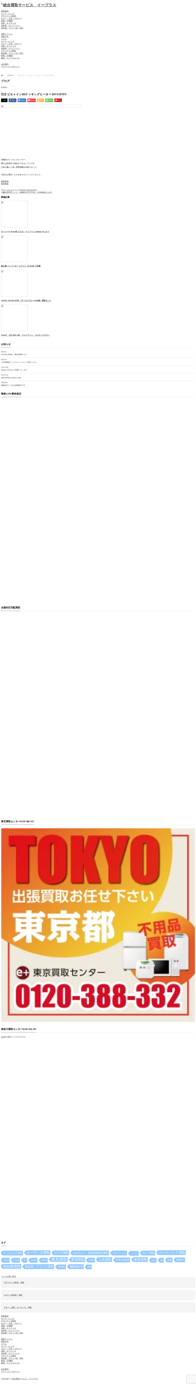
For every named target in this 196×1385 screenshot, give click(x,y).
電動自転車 (76, 1266)
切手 (25, 1260)
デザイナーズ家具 (8, 16)
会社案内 (5, 64)
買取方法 (5, 37)
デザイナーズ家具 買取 (14, 1283)
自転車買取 (11, 1266)
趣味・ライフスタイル (10, 58)
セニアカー (134, 1253)
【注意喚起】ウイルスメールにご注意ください (19, 362)
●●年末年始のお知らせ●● (11, 378)
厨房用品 (44, 1260)
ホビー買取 (148, 1253)
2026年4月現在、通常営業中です (14, 355)
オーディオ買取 (38, 1252)
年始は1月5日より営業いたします (14, 370)
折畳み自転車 (122, 1260)
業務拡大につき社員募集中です (13, 385)
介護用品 (6, 1260)
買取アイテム (6, 34)
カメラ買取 (61, 1252)
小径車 (91, 1260)
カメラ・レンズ (7, 14)
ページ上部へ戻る (8, 1276)
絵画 (170, 1260)
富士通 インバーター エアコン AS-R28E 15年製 (21, 266)
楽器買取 (140, 1259)
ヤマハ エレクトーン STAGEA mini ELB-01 (19, 190)
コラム (4, 39)
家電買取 (5, 184)
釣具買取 (61, 1267)
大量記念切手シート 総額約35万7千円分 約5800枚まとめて (26, 192)
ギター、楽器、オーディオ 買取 (18, 1307)
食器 (89, 1267)
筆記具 (153, 1260)
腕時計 (180, 1259)
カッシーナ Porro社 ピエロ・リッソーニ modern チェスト (25, 232)
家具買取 (59, 1259)
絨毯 (161, 1260)
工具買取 (105, 1259)
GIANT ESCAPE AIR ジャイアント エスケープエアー (25, 335)
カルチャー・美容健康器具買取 (90, 1252)
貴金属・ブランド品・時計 (12, 28)
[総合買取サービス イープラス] (28, 5)
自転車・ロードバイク (10, 26)
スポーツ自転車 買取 (13, 1295)
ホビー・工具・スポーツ (11, 18)
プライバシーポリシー (10, 67)
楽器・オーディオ (8, 23)
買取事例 (5, 11)
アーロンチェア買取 (12, 1253)
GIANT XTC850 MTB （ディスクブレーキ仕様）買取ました (26, 301)
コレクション (119, 1253)
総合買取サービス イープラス (25, 1379)
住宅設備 (16, 1260)
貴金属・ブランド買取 (39, 1266)
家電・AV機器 (7, 21)
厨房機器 (34, 1260)
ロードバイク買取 (172, 1252)
